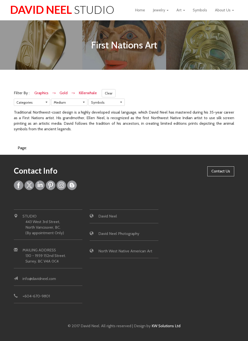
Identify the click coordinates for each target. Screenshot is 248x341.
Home (140, 10)
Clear (108, 93)
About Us (223, 10)
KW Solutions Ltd (166, 326)
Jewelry (159, 10)
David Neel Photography (118, 233)
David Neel (62, 9)
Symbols (200, 10)
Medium (60, 102)
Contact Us (220, 171)
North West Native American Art (125, 251)
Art (179, 10)
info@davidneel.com (39, 278)
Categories (24, 102)
